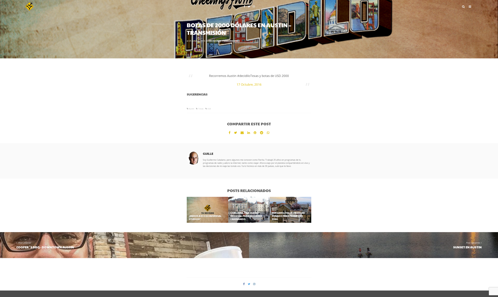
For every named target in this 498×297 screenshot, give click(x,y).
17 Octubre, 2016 (249, 84)
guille (208, 153)
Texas (200, 108)
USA (209, 108)
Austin (191, 108)
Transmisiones (231, 40)
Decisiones (215, 40)
